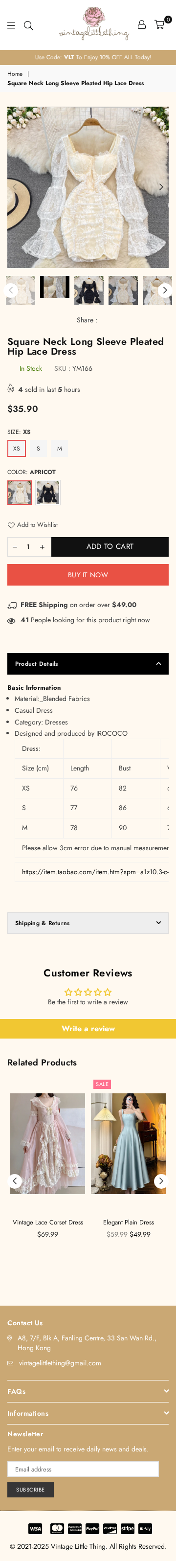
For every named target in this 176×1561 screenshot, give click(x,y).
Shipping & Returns (42, 923)
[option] (88, 57)
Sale (102, 1084)
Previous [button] (14, 187)
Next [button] (161, 187)
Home (14, 74)
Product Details (36, 663)
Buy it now (88, 575)
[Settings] (141, 24)
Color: (31, 472)
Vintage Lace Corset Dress (48, 1222)
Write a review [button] (88, 1028)
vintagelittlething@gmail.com (60, 1363)
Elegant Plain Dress (128, 1222)
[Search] (28, 24)
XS (16, 448)
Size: (18, 432)
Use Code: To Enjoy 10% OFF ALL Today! (88, 57)
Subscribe (30, 1489)
